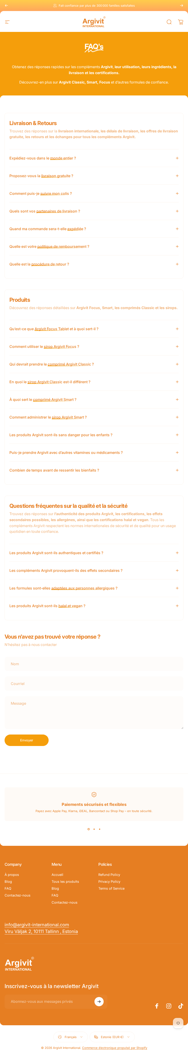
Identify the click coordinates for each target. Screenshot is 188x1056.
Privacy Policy (109, 882)
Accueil (57, 875)
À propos (12, 875)
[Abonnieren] (99, 1001)
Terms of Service (111, 888)
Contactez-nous (17, 895)
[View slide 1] (88, 829)
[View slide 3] (99, 829)
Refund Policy (109, 875)
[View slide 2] (94, 829)
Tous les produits (65, 882)
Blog (8, 882)
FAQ (8, 888)
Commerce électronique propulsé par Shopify (114, 1048)
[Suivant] (182, 5)
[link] (41, 931)
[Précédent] (6, 5)
